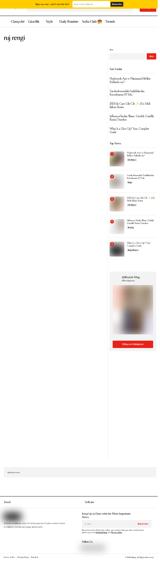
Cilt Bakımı (132, 160)
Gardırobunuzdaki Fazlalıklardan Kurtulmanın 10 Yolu (127, 93)
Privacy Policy (101, 532)
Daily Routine (133, 250)
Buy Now (34, 557)
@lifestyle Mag (131, 277)
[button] (5, 21)
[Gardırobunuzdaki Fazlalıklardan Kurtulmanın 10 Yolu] (117, 181)
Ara (111, 49)
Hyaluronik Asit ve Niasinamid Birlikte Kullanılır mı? (130, 80)
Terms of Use (116, 532)
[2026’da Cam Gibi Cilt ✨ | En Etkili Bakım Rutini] (117, 204)
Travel (7, 502)
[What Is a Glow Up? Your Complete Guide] (117, 249)
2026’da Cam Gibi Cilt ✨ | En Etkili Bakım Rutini (130, 105)
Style (130, 182)
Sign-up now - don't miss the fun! (52, 4)
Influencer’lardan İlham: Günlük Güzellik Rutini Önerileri (132, 118)
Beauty (131, 227)
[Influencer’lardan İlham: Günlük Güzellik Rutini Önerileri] (117, 226)
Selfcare (89, 502)
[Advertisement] (133, 382)
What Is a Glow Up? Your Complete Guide (129, 130)
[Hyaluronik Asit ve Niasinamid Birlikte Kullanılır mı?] (117, 158)
